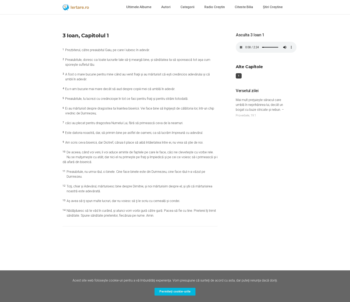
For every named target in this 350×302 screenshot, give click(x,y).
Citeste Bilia (244, 7)
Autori (166, 7)
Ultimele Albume (138, 7)
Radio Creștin (214, 7)
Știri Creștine (273, 7)
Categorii (187, 7)
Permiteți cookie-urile (175, 291)
